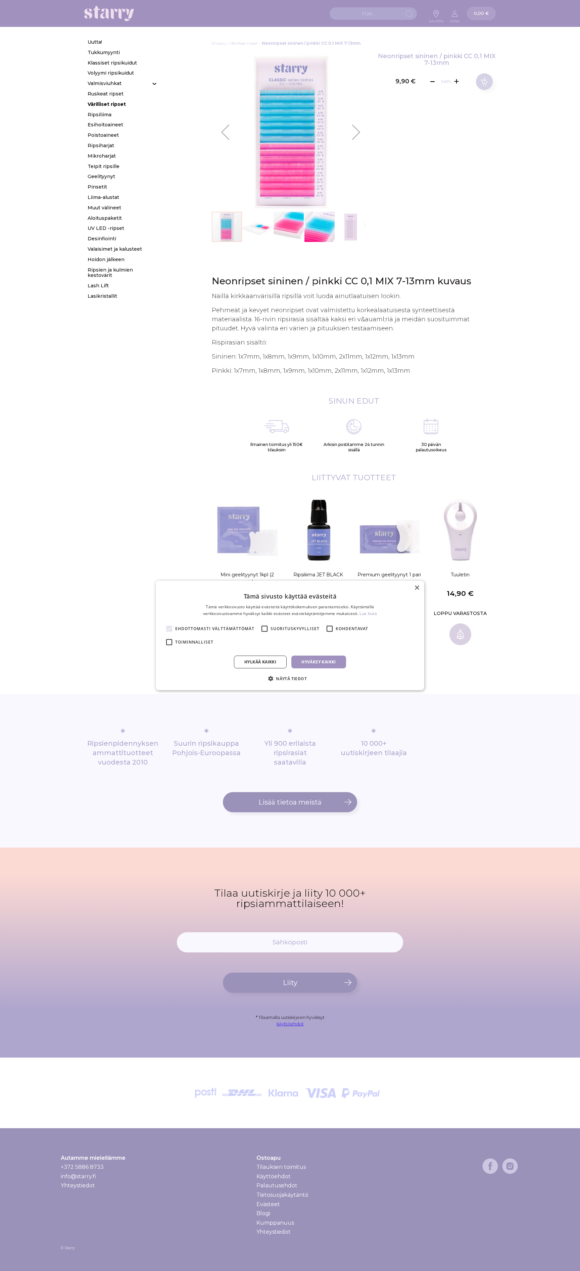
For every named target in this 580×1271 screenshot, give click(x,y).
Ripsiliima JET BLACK (318, 575)
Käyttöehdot (273, 1176)
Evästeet (268, 1204)
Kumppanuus (275, 1223)
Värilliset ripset (244, 43)
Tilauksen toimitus (281, 1167)
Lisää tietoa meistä (290, 802)
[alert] (290, 635)
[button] (225, 132)
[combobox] (373, 13)
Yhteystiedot (78, 1185)
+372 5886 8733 (82, 1167)
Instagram (510, 1166)
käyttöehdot (290, 1023)
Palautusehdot (276, 1185)
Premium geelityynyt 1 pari (389, 575)
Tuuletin (460, 575)
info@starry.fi (78, 1176)
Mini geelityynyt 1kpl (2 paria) (247, 578)
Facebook (490, 1166)
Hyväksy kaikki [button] (318, 662)
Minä (455, 19)
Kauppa (436, 19)
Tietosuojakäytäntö (282, 1195)
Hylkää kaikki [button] (260, 662)
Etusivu (219, 43)
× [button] (416, 587)
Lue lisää (368, 613)
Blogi (263, 1213)
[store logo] (109, 14)
